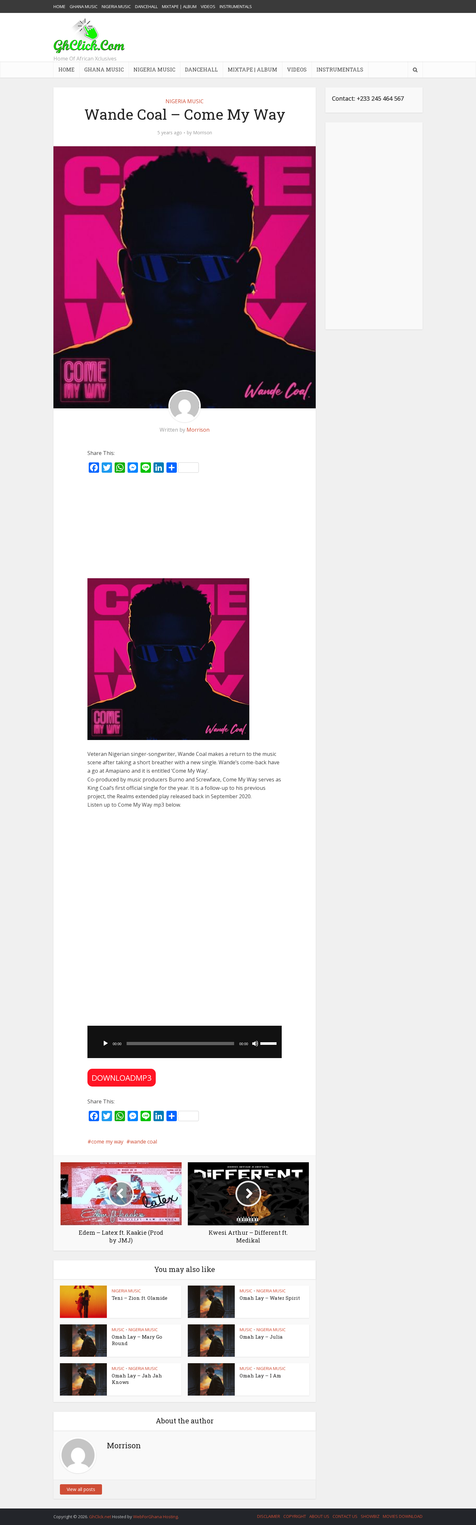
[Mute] (255, 1043)
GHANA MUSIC (83, 6)
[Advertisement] (305, 37)
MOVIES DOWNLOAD (403, 1516)
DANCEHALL (146, 6)
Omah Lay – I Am (260, 1375)
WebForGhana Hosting (155, 1516)
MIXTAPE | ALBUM (179, 6)
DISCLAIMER (268, 1516)
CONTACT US (345, 1516)
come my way (107, 1141)
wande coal (143, 1141)
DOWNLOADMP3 (122, 1077)
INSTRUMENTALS (236, 6)
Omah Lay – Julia (261, 1336)
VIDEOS (208, 6)
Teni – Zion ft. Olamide (139, 1298)
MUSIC (246, 1291)
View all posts (81, 1489)
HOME (59, 6)
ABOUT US (319, 1516)
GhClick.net (100, 1516)
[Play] (105, 1043)
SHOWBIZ (370, 1516)
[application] (184, 1042)
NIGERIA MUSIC (116, 6)
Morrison (202, 133)
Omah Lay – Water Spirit (270, 1298)
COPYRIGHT (294, 1516)
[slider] (269, 1043)
